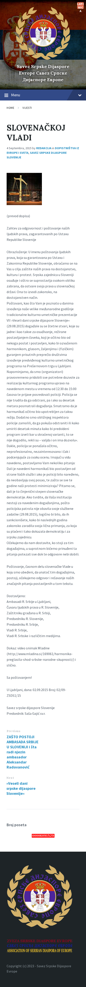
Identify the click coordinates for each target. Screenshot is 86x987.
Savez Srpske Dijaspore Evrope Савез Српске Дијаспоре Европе (43, 73)
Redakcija (43, 148)
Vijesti (27, 108)
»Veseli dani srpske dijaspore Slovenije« (21, 788)
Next (10, 778)
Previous (13, 731)
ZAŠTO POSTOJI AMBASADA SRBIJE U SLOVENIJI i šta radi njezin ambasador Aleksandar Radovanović (23, 752)
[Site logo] (43, 59)
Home (10, 108)
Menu (15, 94)
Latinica (80, 5)
